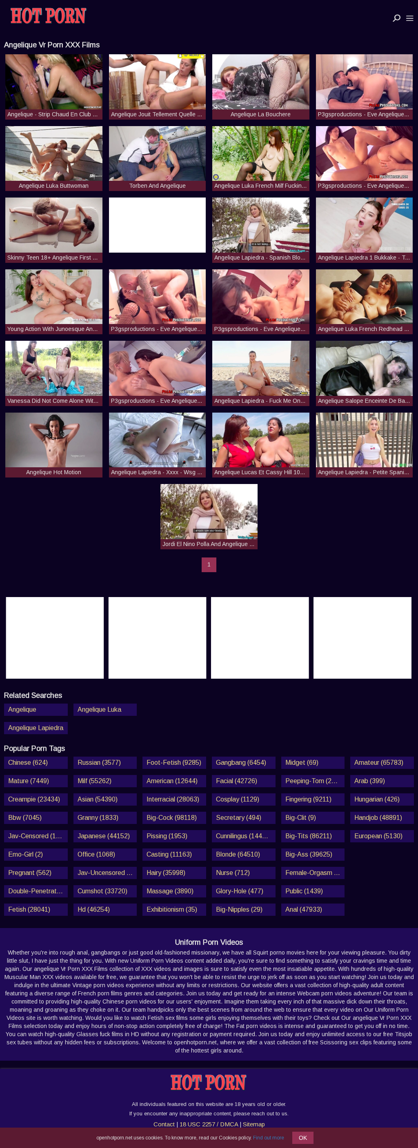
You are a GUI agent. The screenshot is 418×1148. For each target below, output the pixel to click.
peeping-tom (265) (313, 780)
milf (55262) (94, 780)
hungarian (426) (377, 799)
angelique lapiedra (35, 727)
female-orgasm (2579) (315, 872)
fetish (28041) (29, 909)
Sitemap (254, 1124)
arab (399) (369, 780)
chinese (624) (28, 762)
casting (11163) (169, 854)
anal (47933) (303, 909)
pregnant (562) (29, 872)
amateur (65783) (378, 762)
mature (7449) (28, 780)
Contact (164, 1124)
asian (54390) (98, 799)
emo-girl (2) (25, 854)
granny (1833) (98, 817)
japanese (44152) (104, 836)
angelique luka (99, 709)
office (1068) (96, 854)
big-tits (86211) (308, 836)
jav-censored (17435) (38, 836)
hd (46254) (94, 909)
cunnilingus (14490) (243, 836)
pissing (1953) (167, 836)
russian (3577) (99, 762)
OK (303, 1138)
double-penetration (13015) (38, 891)
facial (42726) (236, 780)
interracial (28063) (173, 799)
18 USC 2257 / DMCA (209, 1124)
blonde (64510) (238, 854)
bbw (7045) (25, 817)
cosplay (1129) (237, 799)
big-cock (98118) (172, 817)
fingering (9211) (308, 799)
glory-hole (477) (239, 891)
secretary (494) (238, 817)
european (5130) (378, 836)
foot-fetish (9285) (174, 762)
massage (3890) (170, 891)
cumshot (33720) (102, 891)
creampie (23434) (34, 799)
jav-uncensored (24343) (107, 872)
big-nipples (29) (239, 909)
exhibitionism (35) (172, 909)
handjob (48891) (378, 817)
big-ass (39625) (308, 854)
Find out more (268, 1138)
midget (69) (301, 762)
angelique (22, 709)
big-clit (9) (300, 817)
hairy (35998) (166, 872)
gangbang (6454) (241, 762)
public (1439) (304, 891)
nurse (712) (233, 872)
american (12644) (172, 780)
